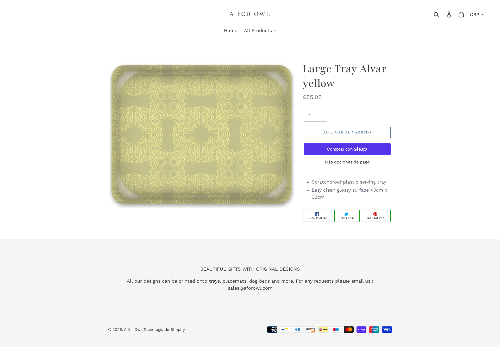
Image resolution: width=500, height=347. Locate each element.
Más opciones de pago (347, 162)
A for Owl (249, 14)
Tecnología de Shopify (164, 329)
